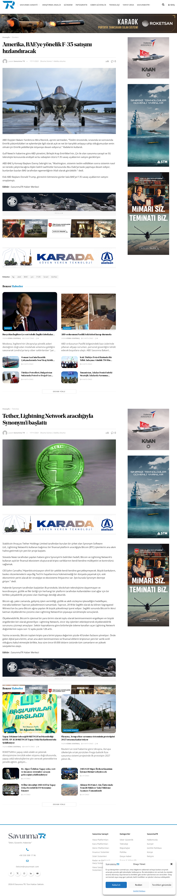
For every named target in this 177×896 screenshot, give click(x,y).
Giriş (172, 4)
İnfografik (81, 5)
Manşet (8, 328)
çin (32, 277)
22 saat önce (29, 338)
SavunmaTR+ (143, 5)
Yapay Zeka (128, 5)
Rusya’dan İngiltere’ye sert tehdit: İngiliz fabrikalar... (28, 335)
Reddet (138, 884)
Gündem (68, 5)
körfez (54, 277)
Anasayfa (6, 37)
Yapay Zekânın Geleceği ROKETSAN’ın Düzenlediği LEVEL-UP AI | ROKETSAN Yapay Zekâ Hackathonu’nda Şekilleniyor (29, 769)
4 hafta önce (86, 364)
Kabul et (116, 884)
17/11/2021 (34, 61)
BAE (26, 277)
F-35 (39, 277)
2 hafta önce (87, 338)
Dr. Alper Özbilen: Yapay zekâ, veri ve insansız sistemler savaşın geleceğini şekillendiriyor (38, 801)
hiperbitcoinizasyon (30, 708)
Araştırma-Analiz (51, 5)
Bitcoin (15, 708)
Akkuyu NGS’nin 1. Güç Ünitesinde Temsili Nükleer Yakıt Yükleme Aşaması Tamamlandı (96, 817)
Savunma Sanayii (29, 5)
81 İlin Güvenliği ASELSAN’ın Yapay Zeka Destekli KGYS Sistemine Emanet (38, 817)
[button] (171, 864)
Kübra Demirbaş (14, 338)
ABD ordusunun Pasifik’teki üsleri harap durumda (86, 335)
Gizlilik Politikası (139, 891)
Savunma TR (19, 61)
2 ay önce (26, 808)
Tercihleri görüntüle (161, 884)
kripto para (47, 708)
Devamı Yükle (59, 391)
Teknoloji (114, 5)
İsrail (46, 277)
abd (19, 277)
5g (13, 277)
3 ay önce (85, 824)
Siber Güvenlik (98, 5)
